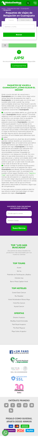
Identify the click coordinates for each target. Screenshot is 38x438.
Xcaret (19, 268)
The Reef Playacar (19, 328)
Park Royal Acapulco (19, 324)
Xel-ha (19, 271)
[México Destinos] (11, 3)
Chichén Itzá (19, 278)
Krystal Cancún (19, 306)
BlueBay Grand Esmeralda (19, 321)
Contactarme (19, 65)
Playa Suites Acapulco (19, 331)
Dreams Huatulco (19, 317)
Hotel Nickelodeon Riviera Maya (19, 299)
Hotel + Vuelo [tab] (25, 20)
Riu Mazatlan (19, 296)
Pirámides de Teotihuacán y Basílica (19, 274)
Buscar (19, 35)
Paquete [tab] (11, 20)
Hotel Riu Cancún (19, 303)
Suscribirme (19, 228)
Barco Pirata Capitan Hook (19, 281)
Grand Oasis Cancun (19, 292)
